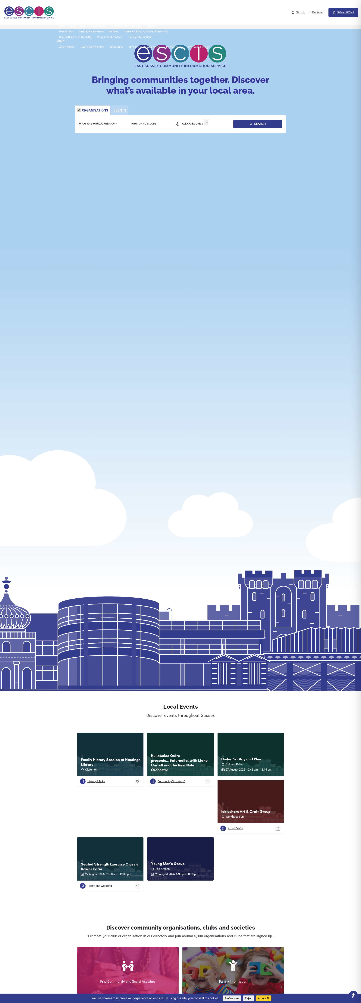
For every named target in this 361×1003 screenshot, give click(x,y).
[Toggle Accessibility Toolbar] (353, 995)
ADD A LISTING (345, 12)
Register (317, 12)
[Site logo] (29, 12)
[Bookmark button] (138, 781)
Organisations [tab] (95, 110)
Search (259, 124)
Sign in (300, 12)
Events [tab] (120, 110)
